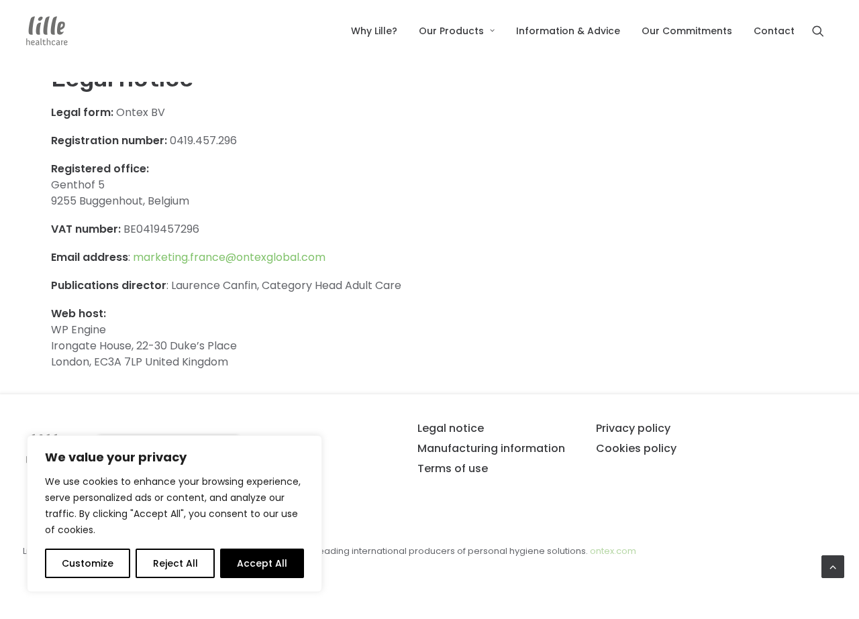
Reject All (175, 563)
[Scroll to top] (832, 565)
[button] (824, 31)
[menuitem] (374, 31)
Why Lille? (374, 31)
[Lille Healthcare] (47, 31)
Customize (87, 563)
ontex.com (613, 551)
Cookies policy (636, 448)
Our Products (451, 31)
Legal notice (450, 428)
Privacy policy (633, 428)
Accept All (262, 563)
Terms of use (452, 468)
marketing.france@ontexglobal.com (229, 257)
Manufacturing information (491, 448)
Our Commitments (687, 31)
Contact (774, 31)
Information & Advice (568, 31)
